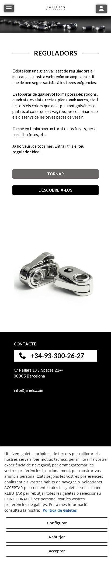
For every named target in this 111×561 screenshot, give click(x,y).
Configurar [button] (57, 522)
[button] (55, 8)
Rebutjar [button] (57, 536)
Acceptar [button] (57, 550)
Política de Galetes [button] (60, 510)
